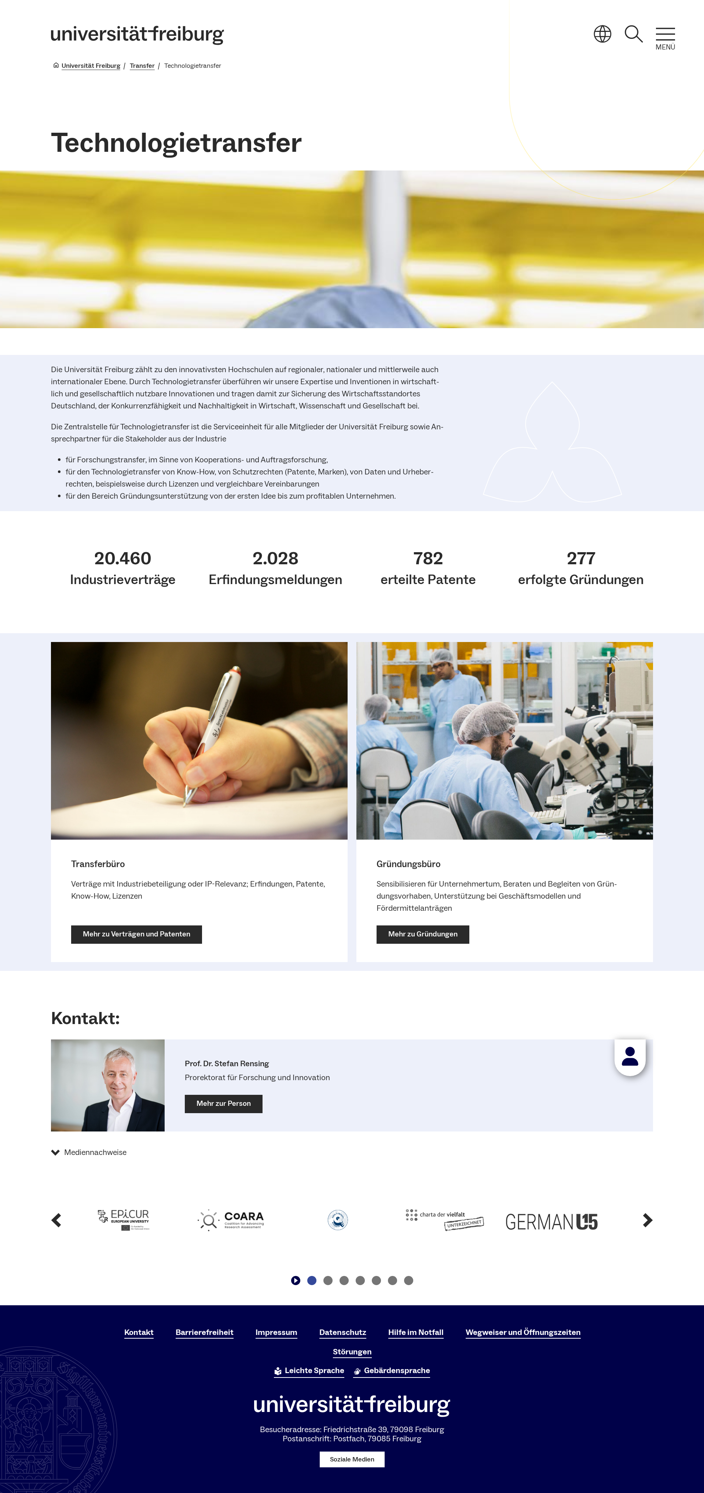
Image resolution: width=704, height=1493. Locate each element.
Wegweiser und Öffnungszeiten (523, 1332)
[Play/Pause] (295, 1281)
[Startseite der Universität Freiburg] (137, 35)
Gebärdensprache (397, 1370)
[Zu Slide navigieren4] (360, 1281)
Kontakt (139, 1332)
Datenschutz (342, 1332)
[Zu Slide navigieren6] (392, 1281)
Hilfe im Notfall (416, 1332)
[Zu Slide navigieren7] (408, 1281)
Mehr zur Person (224, 1103)
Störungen (352, 1352)
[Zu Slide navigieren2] (328, 1281)
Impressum (276, 1332)
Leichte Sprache (314, 1370)
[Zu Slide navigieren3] (344, 1281)
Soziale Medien (352, 1459)
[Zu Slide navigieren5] (376, 1281)
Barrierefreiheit (205, 1332)
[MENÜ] (665, 34)
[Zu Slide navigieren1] (312, 1281)
